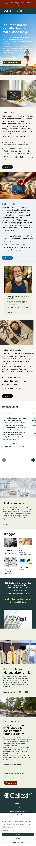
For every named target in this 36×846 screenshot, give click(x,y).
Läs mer (9, 309)
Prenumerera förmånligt (12, 62)
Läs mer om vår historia (12, 765)
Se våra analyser (12, 57)
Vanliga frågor (18, 808)
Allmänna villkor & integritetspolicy (18, 811)
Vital (27, 593)
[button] (33, 816)
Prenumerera (11, 783)
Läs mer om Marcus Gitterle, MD (15, 692)
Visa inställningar (18, 842)
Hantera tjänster (6, 830)
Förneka (18, 838)
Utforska (7, 167)
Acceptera (18, 834)
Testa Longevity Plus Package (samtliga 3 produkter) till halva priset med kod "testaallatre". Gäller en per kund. (18, 4)
